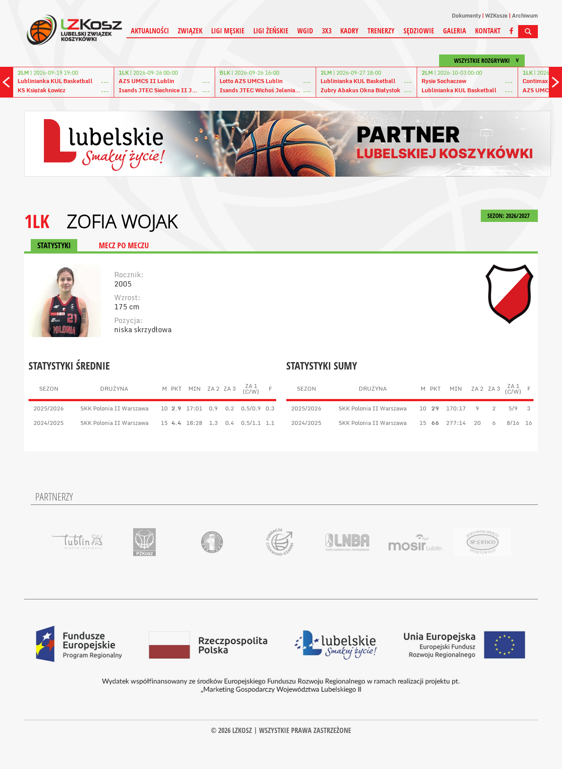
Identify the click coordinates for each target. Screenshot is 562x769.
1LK (36, 220)
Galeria (454, 31)
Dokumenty (466, 15)
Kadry (349, 31)
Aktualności (150, 31)
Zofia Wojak (122, 221)
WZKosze (496, 15)
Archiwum (525, 15)
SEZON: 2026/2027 (509, 215)
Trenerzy (381, 31)
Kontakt (488, 31)
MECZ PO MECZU (124, 245)
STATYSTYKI (54, 245)
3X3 (326, 31)
